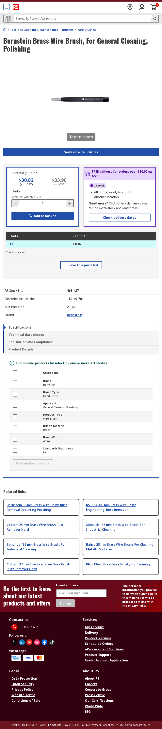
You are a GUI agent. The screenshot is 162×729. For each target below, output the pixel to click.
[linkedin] (22, 642)
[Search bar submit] (154, 18)
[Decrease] (16, 203)
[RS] (16, 7)
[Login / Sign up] (142, 7)
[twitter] (14, 642)
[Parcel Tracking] (130, 7)
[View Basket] (154, 7)
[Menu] (6, 7)
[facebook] (44, 642)
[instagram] (37, 642)
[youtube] (29, 642)
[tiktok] (52, 642)
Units (15, 191)
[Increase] (69, 203)
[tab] (81, 327)
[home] (4, 29)
